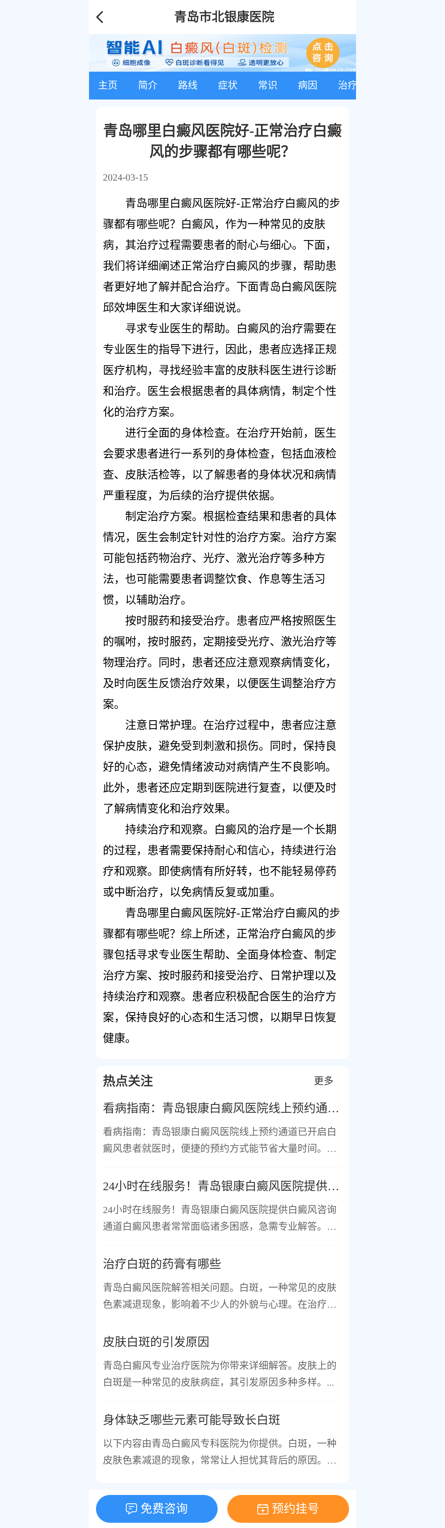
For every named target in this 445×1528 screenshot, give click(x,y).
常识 (267, 85)
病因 (307, 85)
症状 (227, 85)
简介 (147, 85)
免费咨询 (164, 1508)
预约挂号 (295, 1508)
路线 (187, 85)
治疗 (347, 85)
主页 (108, 85)
